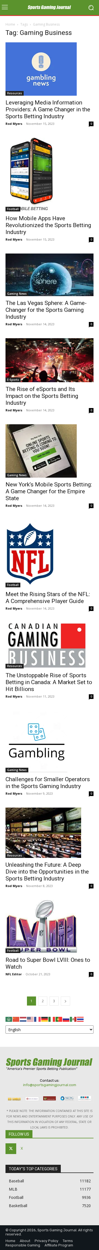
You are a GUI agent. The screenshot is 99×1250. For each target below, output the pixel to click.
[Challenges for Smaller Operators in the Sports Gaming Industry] (50, 741)
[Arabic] (9, 1019)
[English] (30, 1019)
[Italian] (52, 1019)
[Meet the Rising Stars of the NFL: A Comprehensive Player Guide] (50, 553)
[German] (44, 1019)
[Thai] (80, 1019)
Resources (14, 93)
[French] (37, 1019)
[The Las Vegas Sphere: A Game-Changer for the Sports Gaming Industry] (50, 275)
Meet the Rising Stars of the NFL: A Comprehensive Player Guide (48, 597)
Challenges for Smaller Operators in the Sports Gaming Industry (48, 782)
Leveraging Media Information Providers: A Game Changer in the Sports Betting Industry (48, 109)
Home (10, 24)
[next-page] (65, 1001)
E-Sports (13, 380)
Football (13, 209)
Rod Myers (14, 124)
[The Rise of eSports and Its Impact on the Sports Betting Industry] (50, 360)
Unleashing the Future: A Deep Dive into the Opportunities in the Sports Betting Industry (47, 871)
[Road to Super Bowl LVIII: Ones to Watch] (50, 926)
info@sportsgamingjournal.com (49, 1085)
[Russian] (66, 1019)
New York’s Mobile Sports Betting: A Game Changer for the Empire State (49, 491)
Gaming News (17, 294)
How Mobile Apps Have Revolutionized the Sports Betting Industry (48, 225)
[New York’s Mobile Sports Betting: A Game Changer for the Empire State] (50, 451)
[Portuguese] (59, 1019)
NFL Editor (14, 974)
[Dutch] (23, 1019)
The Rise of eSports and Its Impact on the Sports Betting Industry (42, 396)
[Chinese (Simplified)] (16, 1019)
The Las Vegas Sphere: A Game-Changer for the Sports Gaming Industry (46, 310)
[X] (11, 1148)
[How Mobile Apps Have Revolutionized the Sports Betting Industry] (50, 174)
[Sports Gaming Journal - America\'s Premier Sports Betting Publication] (49, 7)
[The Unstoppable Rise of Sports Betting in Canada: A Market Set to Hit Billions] (50, 645)
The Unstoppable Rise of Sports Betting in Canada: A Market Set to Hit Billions (49, 682)
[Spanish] (73, 1019)
